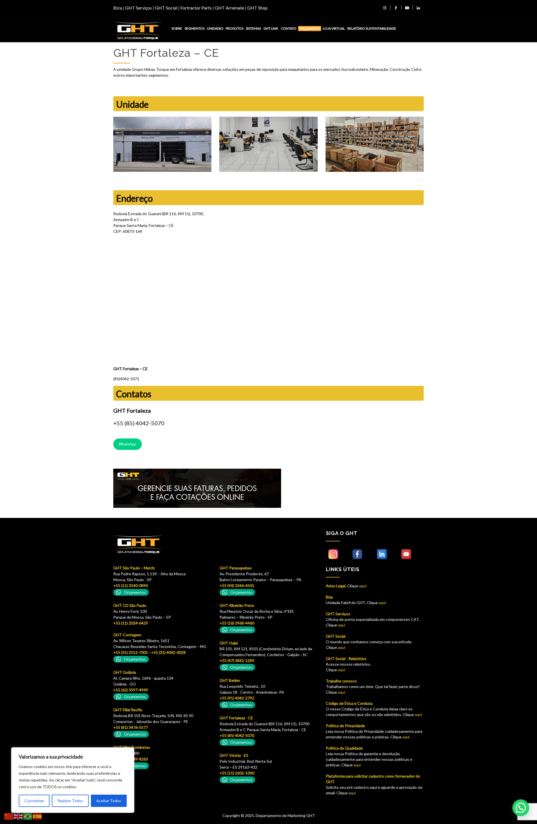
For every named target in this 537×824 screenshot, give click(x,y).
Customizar (34, 800)
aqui (362, 585)
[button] (520, 807)
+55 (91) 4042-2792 (237, 698)
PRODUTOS (234, 28)
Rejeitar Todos (70, 800)
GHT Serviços (138, 7)
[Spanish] (37, 816)
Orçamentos (135, 592)
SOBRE (176, 28)
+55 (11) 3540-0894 (130, 585)
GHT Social (166, 7)
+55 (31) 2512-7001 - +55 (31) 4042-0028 (149, 652)
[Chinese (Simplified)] (9, 816)
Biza (117, 7)
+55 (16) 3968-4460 (237, 623)
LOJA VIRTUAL (334, 28)
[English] (18, 816)
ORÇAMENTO (309, 28)
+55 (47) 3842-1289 (237, 660)
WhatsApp (127, 444)
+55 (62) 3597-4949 (130, 689)
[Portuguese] (28, 816)
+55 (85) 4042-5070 (237, 735)
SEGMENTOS (194, 28)
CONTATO (288, 28)
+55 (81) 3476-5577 (130, 727)
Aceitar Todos (108, 800)
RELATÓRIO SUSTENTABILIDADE (371, 28)
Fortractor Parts (196, 7)
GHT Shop (257, 7)
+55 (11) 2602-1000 (237, 773)
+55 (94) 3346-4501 (237, 585)
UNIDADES (215, 28)
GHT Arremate (229, 7)
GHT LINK (270, 28)
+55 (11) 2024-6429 (130, 623)
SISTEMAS (253, 28)
